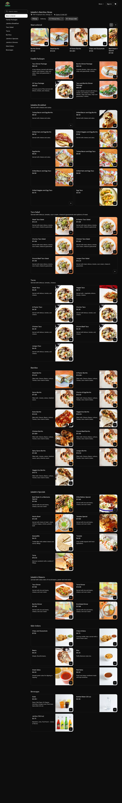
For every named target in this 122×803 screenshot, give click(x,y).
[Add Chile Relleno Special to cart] (114, 510)
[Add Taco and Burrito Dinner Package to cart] (114, 96)
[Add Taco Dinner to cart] (70, 597)
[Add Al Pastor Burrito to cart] (85, 43)
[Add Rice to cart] (114, 663)
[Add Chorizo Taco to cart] (114, 320)
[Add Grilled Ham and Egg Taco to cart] (114, 183)
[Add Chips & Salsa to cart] (114, 643)
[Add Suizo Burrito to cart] (70, 424)
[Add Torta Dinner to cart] (114, 597)
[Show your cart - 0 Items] (115, 4)
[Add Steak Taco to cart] (70, 300)
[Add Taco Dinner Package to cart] (70, 76)
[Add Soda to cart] (70, 709)
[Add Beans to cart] (70, 663)
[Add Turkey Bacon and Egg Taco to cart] (114, 164)
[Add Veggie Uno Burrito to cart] (70, 483)
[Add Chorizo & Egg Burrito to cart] (114, 405)
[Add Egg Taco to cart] (114, 203)
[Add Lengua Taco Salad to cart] (114, 271)
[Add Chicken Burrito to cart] (70, 444)
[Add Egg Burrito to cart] (70, 164)
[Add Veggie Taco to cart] (114, 300)
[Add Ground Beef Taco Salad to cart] (70, 271)
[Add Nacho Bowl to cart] (70, 529)
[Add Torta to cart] (70, 568)
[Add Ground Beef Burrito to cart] (114, 444)
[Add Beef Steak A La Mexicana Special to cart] (70, 510)
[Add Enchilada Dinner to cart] (114, 617)
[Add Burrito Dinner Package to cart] (114, 76)
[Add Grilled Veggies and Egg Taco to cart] (70, 203)
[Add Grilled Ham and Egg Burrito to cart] (70, 144)
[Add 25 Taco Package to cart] (70, 96)
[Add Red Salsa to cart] (114, 682)
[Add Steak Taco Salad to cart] (70, 232)
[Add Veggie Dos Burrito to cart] (114, 424)
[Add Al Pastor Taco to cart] (70, 320)
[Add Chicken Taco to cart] (70, 339)
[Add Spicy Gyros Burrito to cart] (70, 463)
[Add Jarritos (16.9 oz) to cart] (70, 729)
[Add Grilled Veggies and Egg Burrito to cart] (114, 144)
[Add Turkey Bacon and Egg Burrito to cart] (70, 125)
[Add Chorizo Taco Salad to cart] (70, 251)
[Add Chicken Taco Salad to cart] (114, 251)
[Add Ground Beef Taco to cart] (114, 339)
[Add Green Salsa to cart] (70, 682)
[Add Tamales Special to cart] (114, 529)
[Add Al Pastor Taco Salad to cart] (114, 232)
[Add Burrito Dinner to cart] (46, 43)
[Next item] (115, 25)
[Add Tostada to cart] (114, 548)
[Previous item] (111, 25)
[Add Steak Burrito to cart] (65, 43)
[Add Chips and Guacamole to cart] (104, 43)
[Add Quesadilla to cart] (70, 548)
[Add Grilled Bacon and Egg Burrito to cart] (114, 125)
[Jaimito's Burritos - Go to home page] (7, 3)
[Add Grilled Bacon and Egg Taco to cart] (70, 183)
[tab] (35, 19)
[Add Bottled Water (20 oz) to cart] (114, 709)
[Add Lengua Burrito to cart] (114, 463)
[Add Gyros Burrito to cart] (70, 405)
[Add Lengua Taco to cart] (70, 358)
